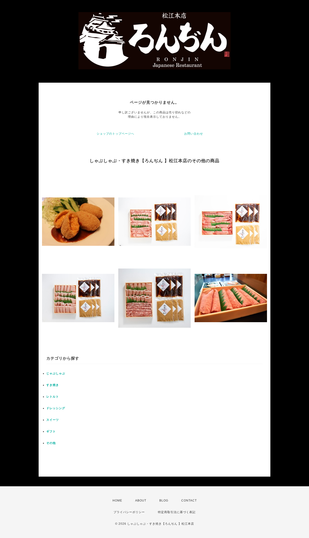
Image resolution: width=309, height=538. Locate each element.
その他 (51, 443)
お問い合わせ (193, 133)
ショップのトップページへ (115, 133)
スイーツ (52, 420)
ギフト (51, 431)
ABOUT (140, 500)
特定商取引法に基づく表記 (177, 512)
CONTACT (189, 500)
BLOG (163, 500)
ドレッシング (55, 408)
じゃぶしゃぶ (55, 373)
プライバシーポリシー (129, 512)
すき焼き (52, 385)
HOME (117, 500)
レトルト (52, 396)
